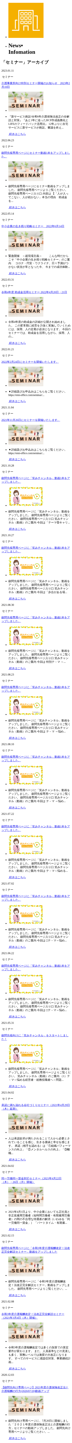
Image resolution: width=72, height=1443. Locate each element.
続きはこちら (17, 134)
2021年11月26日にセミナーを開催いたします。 (30, 419)
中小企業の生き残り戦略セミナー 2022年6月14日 (32, 226)
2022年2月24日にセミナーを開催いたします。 (30, 361)
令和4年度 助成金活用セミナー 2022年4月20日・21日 (34, 292)
